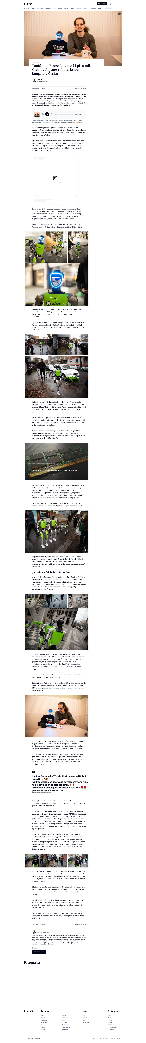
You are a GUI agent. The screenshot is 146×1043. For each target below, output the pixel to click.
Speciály (73, 8)
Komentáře (65, 1017)
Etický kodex (111, 1029)
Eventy (100, 8)
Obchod (85, 1017)
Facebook (95, 1038)
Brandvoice (65, 1029)
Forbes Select (107, 8)
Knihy (84, 1020)
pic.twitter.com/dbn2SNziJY (47, 790)
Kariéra (110, 1022)
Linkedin (34, 948)
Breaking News (66, 1027)
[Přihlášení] (111, 3)
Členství (110, 1017)
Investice (26, 8)
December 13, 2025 (47, 792)
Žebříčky (66, 8)
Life (55, 8)
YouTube (119, 1038)
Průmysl (33, 8)
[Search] (115, 3)
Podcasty (85, 8)
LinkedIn (113, 1038)
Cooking (60, 8)
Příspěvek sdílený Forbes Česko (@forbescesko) (55, 205)
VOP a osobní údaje (113, 1027)
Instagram (106, 1038)
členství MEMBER (76, 122)
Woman (79, 8)
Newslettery (93, 8)
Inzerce (110, 1020)
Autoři (84, 1015)
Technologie (48, 8)
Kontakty (110, 1024)
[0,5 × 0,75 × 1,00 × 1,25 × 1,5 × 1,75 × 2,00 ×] (81, 114)
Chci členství (102, 3)
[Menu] (120, 3)
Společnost (40, 8)
